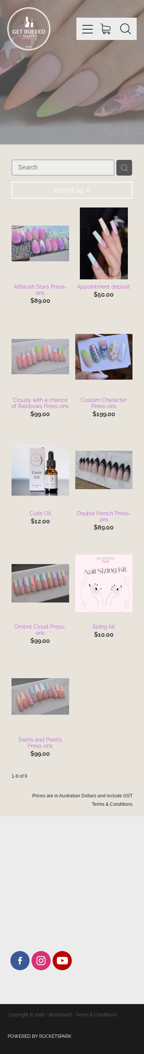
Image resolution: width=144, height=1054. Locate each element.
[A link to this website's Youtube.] (62, 960)
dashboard (60, 1014)
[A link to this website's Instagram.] (41, 960)
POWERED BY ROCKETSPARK (39, 1035)
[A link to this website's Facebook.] (20, 960)
